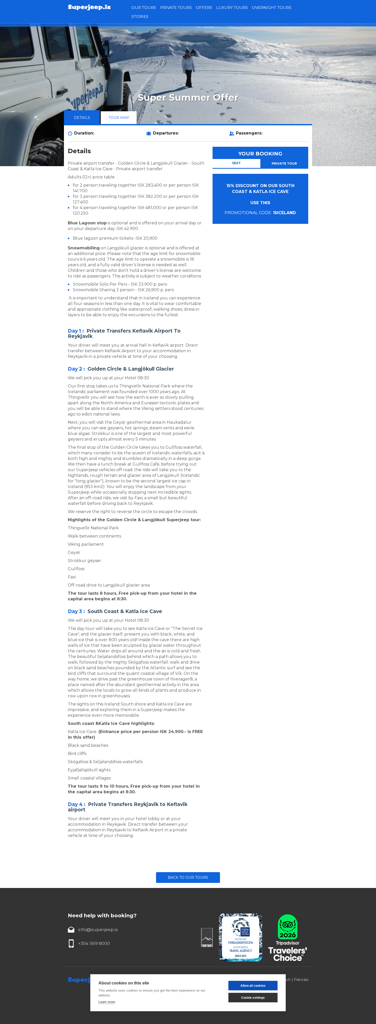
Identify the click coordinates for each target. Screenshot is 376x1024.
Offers (204, 7)
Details (82, 117)
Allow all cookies (253, 986)
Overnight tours (271, 7)
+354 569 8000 (94, 943)
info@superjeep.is (98, 929)
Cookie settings (253, 997)
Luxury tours (232, 7)
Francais (301, 979)
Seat (236, 163)
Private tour (284, 163)
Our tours (143, 7)
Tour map (118, 117)
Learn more (106, 1002)
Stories (139, 16)
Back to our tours (188, 877)
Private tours (176, 7)
